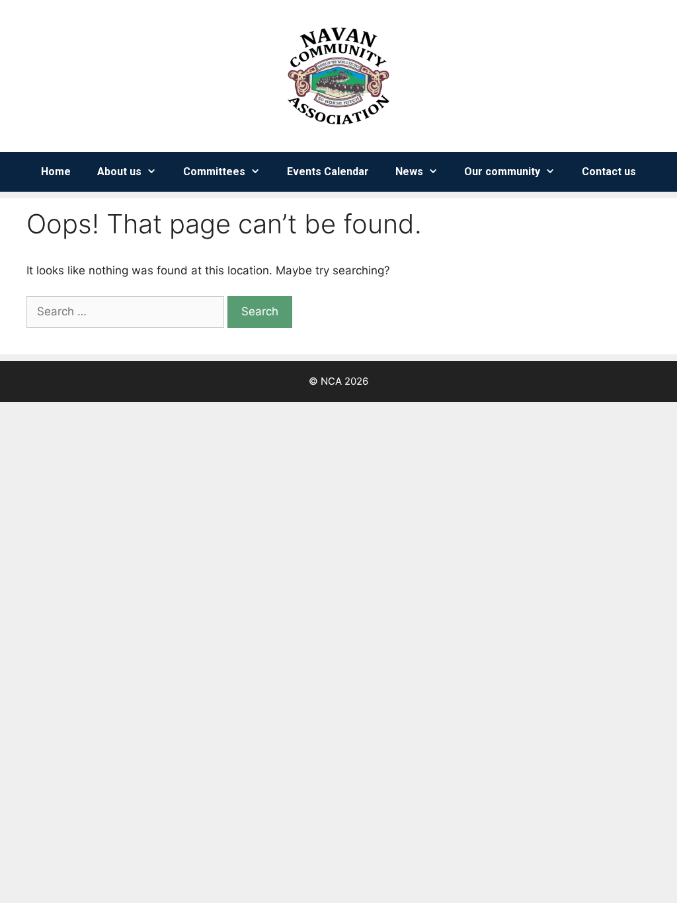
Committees (214, 171)
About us (119, 171)
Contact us (609, 171)
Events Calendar (328, 171)
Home (56, 171)
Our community (502, 171)
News (409, 171)
